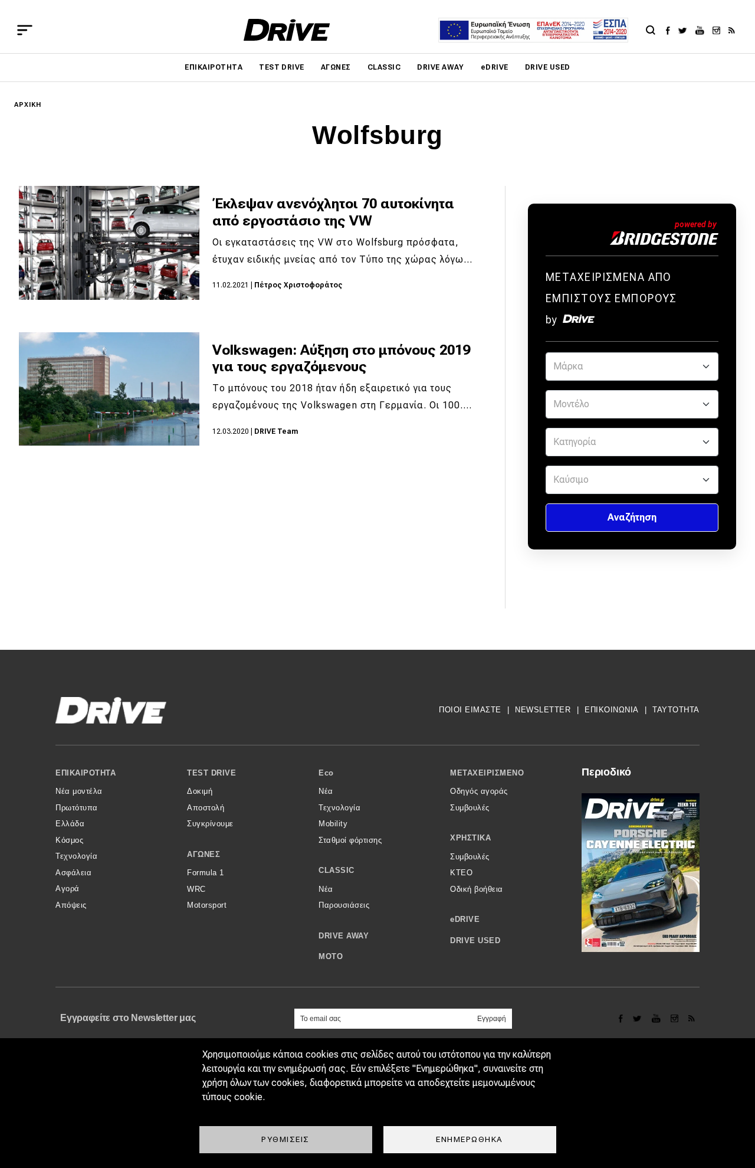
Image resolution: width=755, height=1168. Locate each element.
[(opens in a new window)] (671, 30)
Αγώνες (336, 67)
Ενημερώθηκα (469, 1139)
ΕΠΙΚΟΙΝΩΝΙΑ (612, 709)
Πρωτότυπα (76, 807)
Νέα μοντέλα (79, 791)
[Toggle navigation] (24, 30)
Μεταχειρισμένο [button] (487, 772)
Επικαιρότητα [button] (85, 772)
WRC (196, 889)
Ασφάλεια (73, 872)
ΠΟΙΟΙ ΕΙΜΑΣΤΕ (470, 709)
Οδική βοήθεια (476, 889)
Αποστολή (205, 807)
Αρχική (28, 105)
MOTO (331, 956)
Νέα (326, 791)
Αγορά (67, 888)
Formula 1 (205, 872)
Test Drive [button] (211, 772)
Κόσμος (69, 840)
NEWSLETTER (542, 709)
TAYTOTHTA (676, 709)
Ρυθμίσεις (285, 1139)
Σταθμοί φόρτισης (350, 840)
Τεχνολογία (76, 856)
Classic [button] (336, 870)
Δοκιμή (199, 791)
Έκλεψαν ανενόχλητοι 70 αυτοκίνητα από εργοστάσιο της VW (333, 212)
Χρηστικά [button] (470, 837)
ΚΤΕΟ (461, 872)
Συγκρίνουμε (210, 823)
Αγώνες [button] (203, 854)
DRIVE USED (547, 67)
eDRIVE (494, 67)
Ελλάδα (69, 823)
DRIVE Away (440, 67)
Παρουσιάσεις (344, 905)
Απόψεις (71, 905)
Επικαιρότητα (213, 67)
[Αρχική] (287, 30)
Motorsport (206, 905)
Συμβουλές (470, 807)
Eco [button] (326, 772)
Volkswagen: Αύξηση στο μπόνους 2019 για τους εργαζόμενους (341, 358)
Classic (384, 67)
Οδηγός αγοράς (479, 791)
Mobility (333, 823)
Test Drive (281, 67)
